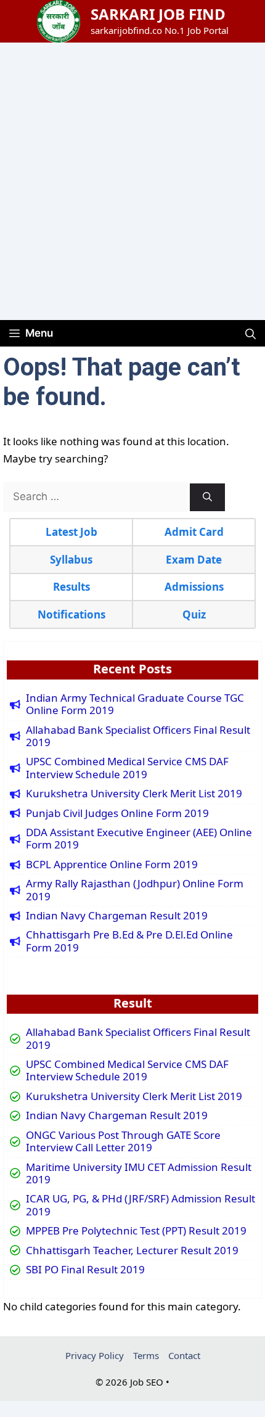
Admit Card (194, 532)
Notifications (71, 614)
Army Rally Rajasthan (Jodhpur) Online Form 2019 (134, 890)
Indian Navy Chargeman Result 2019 (117, 916)
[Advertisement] (132, 181)
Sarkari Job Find (158, 14)
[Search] (207, 497)
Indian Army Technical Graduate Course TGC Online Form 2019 (135, 704)
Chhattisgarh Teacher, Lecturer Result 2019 (132, 1250)
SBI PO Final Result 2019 (85, 1269)
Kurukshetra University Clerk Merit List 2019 (134, 793)
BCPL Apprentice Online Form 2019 (112, 864)
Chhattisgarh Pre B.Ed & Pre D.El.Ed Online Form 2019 (129, 941)
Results (71, 587)
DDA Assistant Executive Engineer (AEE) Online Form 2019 (139, 839)
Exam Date (194, 559)
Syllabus (71, 559)
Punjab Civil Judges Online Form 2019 (117, 813)
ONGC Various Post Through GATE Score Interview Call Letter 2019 (123, 1141)
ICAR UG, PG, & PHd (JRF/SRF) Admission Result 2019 (140, 1205)
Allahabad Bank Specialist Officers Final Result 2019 (138, 736)
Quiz (194, 614)
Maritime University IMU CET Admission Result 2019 (138, 1173)
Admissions (194, 587)
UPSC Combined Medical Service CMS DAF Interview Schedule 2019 (127, 768)
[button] (250, 333)
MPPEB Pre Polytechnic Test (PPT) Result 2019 (136, 1231)
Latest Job (71, 532)
